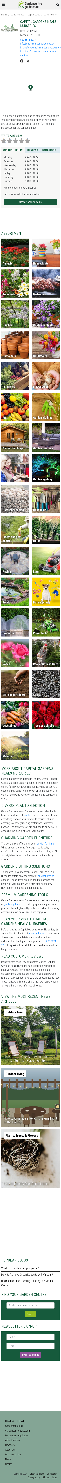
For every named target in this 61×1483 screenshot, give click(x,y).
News (8, 1459)
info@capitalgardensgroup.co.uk (37, 43)
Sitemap (46, 1477)
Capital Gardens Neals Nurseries (42, 14)
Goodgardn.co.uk (14, 1425)
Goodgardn (52, 1473)
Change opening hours (30, 202)
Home (4, 14)
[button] (30, 88)
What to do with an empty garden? (20, 1268)
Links (54, 1477)
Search (30, 1314)
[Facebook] (21, 61)
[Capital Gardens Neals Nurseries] (9, 28)
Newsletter (10, 1445)
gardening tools (12, 904)
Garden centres (17, 14)
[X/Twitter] (28, 61)
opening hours (36, 933)
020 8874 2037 (28, 39)
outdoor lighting (46, 876)
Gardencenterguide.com (17, 1430)
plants (27, 815)
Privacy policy (34, 1477)
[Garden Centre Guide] (31, 4)
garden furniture (45, 843)
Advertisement (12, 1440)
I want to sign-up (30, 1354)
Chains (8, 1464)
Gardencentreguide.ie (16, 1435)
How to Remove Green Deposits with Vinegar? (27, 1274)
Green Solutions (37, 1473)
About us (10, 1449)
